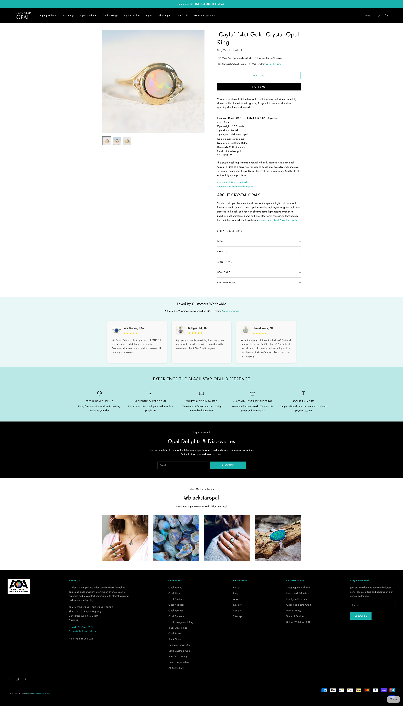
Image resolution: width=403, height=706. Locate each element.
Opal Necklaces (176, 605)
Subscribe (227, 465)
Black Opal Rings (177, 628)
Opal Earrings (110, 15)
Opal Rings (68, 15)
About (236, 599)
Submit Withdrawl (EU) (298, 622)
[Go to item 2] (116, 141)
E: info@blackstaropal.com (83, 631)
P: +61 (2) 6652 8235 (81, 627)
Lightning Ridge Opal (179, 645)
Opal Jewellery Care (297, 599)
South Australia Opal (179, 651)
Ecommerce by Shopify (41, 693)
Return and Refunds (296, 593)
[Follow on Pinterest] (25, 679)
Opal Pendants (88, 15)
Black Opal (164, 15)
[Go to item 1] (106, 141)
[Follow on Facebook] (9, 679)
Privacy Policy (293, 610)
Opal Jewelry (175, 587)
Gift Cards (182, 15)
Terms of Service (295, 616)
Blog (235, 593)
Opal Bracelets (132, 15)
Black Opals (174, 639)
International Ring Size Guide (232, 182)
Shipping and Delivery (298, 587)
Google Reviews (273, 63)
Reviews (237, 605)
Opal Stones (175, 633)
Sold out (259, 75)
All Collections (176, 668)
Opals (149, 15)
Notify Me (258, 87)
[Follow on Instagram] (17, 679)
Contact (237, 610)
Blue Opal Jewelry (177, 656)
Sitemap (237, 616)
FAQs (236, 587)
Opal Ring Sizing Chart (298, 605)
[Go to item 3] (126, 141)
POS (28, 693)
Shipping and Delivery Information (235, 186)
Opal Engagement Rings (181, 622)
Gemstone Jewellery (205, 15)
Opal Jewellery (48, 15)
